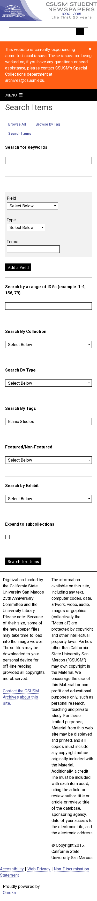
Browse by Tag (48, 124)
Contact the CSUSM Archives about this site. (21, 697)
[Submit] (80, 31)
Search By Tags (20, 408)
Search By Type (20, 370)
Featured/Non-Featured (28, 447)
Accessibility (12, 869)
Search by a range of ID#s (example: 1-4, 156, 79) (45, 289)
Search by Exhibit (22, 485)
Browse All (17, 124)
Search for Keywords (26, 147)
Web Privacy (38, 869)
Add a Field (18, 267)
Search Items (19, 133)
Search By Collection (25, 331)
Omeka (9, 892)
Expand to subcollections (29, 524)
